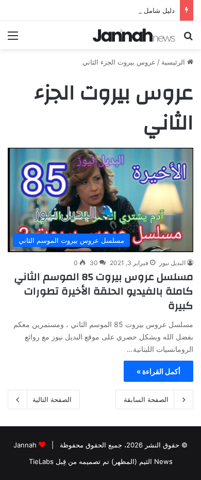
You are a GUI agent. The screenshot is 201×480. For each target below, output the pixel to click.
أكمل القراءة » (158, 371)
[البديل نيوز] (134, 35)
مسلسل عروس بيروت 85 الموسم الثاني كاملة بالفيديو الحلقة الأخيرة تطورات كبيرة (103, 291)
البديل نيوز (172, 263)
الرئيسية (174, 62)
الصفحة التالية (52, 399)
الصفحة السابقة (146, 399)
